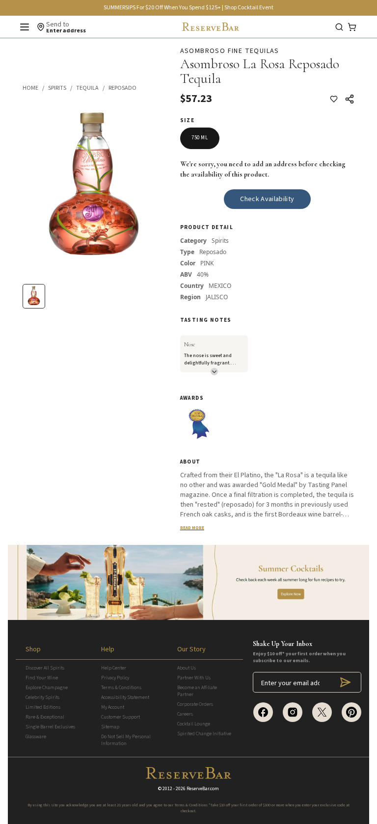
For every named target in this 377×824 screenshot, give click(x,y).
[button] (35, 88)
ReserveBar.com (203, 788)
